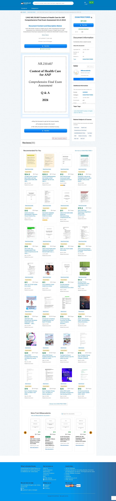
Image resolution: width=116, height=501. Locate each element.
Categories (34, 8)
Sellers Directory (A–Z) (50, 479)
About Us (45, 468)
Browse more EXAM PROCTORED (58, 403)
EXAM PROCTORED (31, 12)
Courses (23, 8)
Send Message (83, 79)
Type (74, 59)
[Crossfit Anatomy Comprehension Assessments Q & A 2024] (67, 268)
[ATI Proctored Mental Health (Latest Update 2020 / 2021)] (85, 375)
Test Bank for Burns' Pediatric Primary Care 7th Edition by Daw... (67, 356)
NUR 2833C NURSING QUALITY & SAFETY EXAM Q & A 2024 (48, 214)
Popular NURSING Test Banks (72, 473)
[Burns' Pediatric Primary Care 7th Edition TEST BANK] (31, 375)
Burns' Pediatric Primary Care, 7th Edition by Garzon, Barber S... (48, 392)
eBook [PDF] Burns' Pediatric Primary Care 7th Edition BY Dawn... (49, 356)
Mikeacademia (85, 70)
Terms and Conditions (48, 473)
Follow (91, 66)
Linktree (46, 486)
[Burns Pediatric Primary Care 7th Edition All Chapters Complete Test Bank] (85, 339)
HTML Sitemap (48, 478)
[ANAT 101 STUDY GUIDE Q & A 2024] (67, 232)
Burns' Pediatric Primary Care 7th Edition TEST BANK (31, 392)
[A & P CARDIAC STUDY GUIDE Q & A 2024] (49, 268)
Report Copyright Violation (60, 138)
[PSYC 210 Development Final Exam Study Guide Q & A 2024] (85, 232)
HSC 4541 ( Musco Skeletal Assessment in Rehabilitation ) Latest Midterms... (50, 442)
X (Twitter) (47, 488)
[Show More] (45, 35)
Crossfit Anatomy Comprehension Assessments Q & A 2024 (67, 286)
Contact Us (46, 474)
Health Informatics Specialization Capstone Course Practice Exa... (31, 214)
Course (75, 92)
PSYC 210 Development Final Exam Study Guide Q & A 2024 (84, 250)
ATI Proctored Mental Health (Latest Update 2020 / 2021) (83, 392)
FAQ (23, 488)
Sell (92, 2)
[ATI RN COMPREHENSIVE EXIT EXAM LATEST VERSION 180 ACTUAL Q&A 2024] (49, 160)
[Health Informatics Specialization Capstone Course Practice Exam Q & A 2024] (31, 196)
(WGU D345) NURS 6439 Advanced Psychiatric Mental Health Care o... (48, 250)
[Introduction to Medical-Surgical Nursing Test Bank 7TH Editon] (49, 302)
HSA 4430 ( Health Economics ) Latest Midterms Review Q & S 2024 (35, 441)
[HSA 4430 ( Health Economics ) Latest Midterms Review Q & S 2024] (35, 424)
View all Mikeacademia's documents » (40, 415)
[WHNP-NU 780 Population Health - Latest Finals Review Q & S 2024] (81, 424)
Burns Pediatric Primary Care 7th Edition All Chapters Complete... (84, 356)
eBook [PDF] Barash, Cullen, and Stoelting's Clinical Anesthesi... (84, 320)
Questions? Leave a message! (29, 490)
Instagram (47, 485)
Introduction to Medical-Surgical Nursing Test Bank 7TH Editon (48, 320)
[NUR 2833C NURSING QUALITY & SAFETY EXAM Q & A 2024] (49, 196)
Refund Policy (46, 471)
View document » (34, 447)
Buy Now (46, 46)
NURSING (24, 12)
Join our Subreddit (70, 468)
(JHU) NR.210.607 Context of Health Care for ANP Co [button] (83, 111)
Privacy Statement (47, 470)
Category (75, 95)
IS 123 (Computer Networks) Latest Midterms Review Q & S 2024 (65, 439)
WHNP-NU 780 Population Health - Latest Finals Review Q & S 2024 (81, 439)
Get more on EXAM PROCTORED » (84, 150)
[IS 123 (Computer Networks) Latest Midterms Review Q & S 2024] (65, 424)
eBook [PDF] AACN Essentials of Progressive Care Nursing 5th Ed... (66, 392)
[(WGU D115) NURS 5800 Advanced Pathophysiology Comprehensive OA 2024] (67, 196)
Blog (44, 476)
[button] (25, 432)
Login (86, 4)
